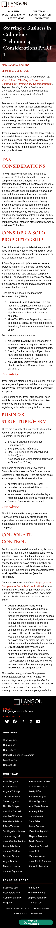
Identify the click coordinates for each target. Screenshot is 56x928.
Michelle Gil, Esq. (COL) (16, 70)
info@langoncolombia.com (18, 711)
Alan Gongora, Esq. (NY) (16, 64)
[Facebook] (15, 721)
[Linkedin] (30, 721)
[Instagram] (22, 721)
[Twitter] (7, 721)
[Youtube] (38, 721)
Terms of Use (36, 913)
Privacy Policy (20, 913)
